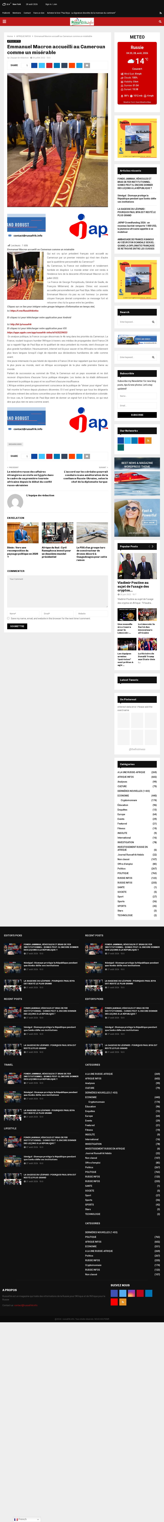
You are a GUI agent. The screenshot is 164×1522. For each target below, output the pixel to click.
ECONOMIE (123, 795)
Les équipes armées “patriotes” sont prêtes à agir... (125, 659)
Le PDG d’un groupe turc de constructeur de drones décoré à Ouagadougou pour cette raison (92, 554)
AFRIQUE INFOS (14, 41)
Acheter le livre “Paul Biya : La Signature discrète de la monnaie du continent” (81, 13)
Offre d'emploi (125, 864)
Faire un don (38, 13)
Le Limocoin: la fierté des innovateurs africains (146, 628)
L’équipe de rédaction (19, 58)
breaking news (15, 444)
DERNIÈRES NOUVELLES (130, 791)
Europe (121, 814)
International (124, 837)
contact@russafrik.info (25, 1305)
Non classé (123, 859)
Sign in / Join (51, 4)
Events (121, 819)
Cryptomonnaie (129, 800)
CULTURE (122, 786)
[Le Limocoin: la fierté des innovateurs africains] (147, 614)
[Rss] (161, 13)
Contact (27, 13)
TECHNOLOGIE (125, 915)
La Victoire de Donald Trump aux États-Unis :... (146, 658)
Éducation (123, 805)
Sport (120, 896)
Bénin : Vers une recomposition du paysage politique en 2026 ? (22, 552)
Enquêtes (122, 809)
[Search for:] (137, 322)
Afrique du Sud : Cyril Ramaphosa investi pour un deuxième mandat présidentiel (56, 552)
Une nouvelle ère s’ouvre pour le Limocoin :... (125, 628)
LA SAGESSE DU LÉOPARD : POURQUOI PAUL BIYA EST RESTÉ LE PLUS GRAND (137, 212)
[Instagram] (145, 13)
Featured (122, 823)
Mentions (17, 13)
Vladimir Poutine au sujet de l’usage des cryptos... (133, 586)
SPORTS (122, 906)
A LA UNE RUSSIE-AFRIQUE (131, 772)
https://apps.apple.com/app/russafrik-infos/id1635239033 (37, 332)
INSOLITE (122, 833)
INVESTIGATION (126, 842)
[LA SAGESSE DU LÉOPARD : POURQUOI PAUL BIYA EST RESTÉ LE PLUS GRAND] (12, 985)
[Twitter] (141, 13)
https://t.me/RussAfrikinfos (24, 310)
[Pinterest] (149, 13)
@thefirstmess (137, 749)
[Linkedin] (153, 13)
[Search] (153, 322)
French (22, 1519)
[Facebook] (138, 13)
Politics (122, 868)
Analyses (122, 781)
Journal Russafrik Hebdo (131, 854)
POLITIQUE (123, 873)
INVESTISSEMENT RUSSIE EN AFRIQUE (105, 1148)
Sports (121, 901)
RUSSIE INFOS (125, 878)
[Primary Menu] (4, 21)
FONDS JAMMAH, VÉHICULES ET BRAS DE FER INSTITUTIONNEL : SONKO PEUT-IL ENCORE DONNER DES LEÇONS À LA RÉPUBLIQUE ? (51, 947)
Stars (120, 910)
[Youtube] (157, 13)
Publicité (6, 13)
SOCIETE (122, 892)
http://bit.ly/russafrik (21, 324)
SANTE (121, 887)
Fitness (121, 828)
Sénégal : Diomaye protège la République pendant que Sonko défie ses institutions (137, 198)
